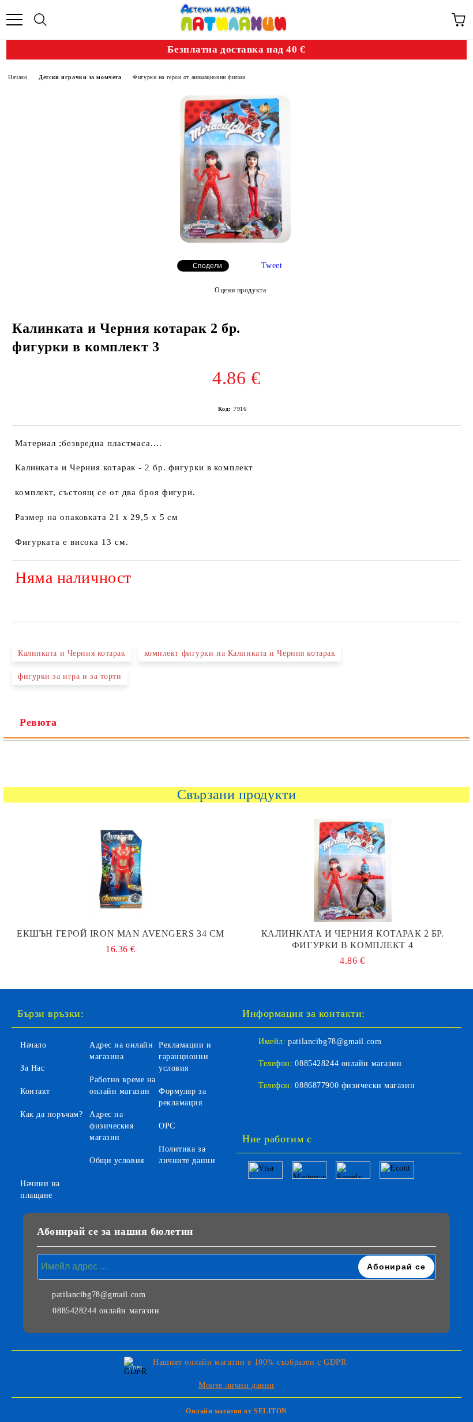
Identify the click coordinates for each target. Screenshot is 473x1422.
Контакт (35, 1091)
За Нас (32, 1068)
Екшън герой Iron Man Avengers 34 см (120, 933)
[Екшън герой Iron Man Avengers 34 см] (121, 870)
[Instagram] (282, 1109)
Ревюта (38, 722)
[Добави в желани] (444, 579)
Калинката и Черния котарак (72, 653)
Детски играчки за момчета (80, 77)
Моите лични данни (236, 1385)
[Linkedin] (308, 1109)
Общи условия (116, 1160)
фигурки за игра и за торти (70, 676)
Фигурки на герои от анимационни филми (189, 77)
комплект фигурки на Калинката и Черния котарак (240, 653)
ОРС (167, 1126)
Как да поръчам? (51, 1114)
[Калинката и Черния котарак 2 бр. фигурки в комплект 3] (235, 169)
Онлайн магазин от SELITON (236, 1411)
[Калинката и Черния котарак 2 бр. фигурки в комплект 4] (352, 870)
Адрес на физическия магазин (111, 1126)
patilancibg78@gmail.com (334, 1041)
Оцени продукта (240, 290)
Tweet (272, 265)
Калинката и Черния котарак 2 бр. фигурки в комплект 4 (352, 939)
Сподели (207, 266)
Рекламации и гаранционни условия (185, 1056)
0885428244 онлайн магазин (348, 1063)
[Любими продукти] (432, 19)
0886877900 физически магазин (355, 1085)
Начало (17, 77)
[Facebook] (257, 1109)
